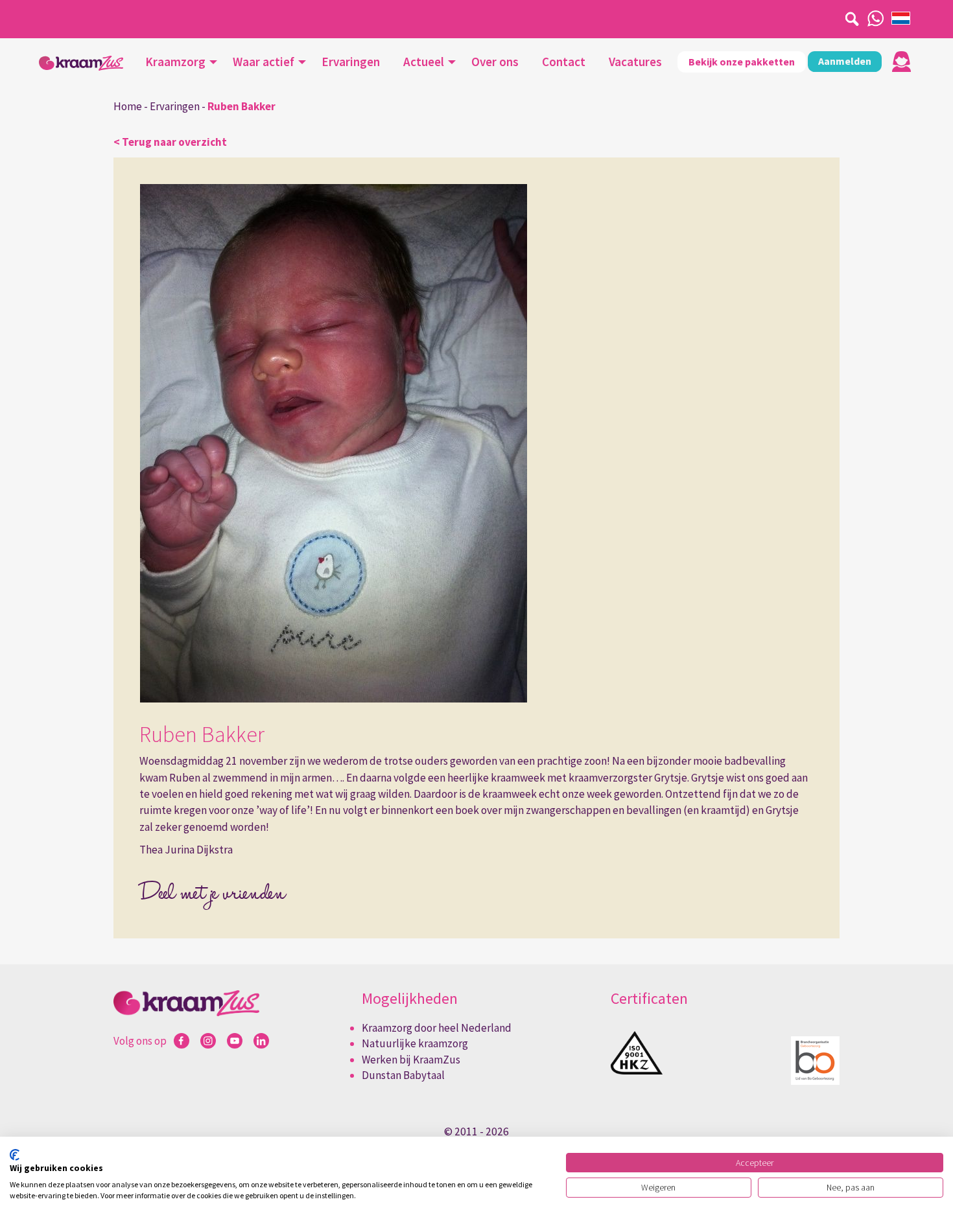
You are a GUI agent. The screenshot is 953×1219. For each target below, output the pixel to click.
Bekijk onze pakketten (741, 61)
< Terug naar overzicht (170, 142)
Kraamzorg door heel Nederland (437, 1028)
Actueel (423, 61)
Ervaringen (351, 61)
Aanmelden (844, 60)
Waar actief (263, 61)
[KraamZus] (81, 63)
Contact (563, 61)
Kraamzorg (175, 61)
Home (127, 106)
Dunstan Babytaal (403, 1075)
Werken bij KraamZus (411, 1059)
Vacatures (635, 61)
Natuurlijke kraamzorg (415, 1043)
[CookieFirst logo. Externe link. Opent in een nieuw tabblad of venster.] (14, 1155)
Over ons (495, 61)
